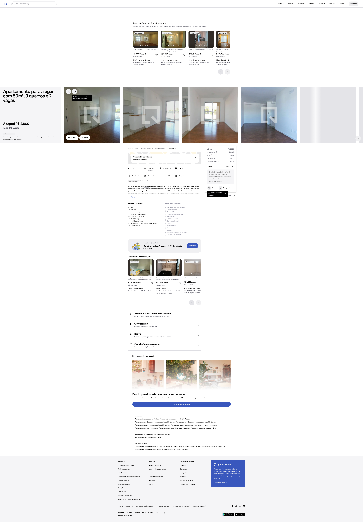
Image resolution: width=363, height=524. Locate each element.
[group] (145, 49)
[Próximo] (227, 72)
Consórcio (322, 3)
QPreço (311, 3)
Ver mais (133, 197)
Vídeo (86, 137)
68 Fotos (73, 137)
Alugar (280, 3)
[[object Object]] (90, 97)
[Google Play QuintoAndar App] (228, 514)
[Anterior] (220, 72)
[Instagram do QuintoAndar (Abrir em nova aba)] (236, 506)
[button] (164, 315)
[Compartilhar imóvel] (68, 91)
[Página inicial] (6, 3)
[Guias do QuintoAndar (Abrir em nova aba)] (240, 506)
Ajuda (342, 3)
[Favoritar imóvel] (74, 91)
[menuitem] (280, 4)
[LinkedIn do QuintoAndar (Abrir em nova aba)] (244, 506)
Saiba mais (192, 245)
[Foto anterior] (136, 39)
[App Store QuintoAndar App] (240, 514)
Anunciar (301, 3)
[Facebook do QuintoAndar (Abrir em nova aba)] (232, 506)
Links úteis (331, 3)
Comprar (290, 3)
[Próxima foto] (155, 39)
